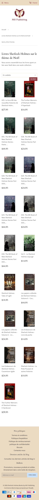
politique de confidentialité (19, 444)
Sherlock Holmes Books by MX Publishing (21, 485)
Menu (6, 3)
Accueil (4, 30)
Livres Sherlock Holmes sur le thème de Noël (16, 36)
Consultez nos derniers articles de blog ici (19, 459)
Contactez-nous (19, 450)
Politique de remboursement (19, 441)
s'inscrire (32, 475)
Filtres (33, 79)
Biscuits (19, 447)
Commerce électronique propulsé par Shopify (18, 488)
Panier (34, 3)
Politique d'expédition (19, 438)
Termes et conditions (19, 435)
